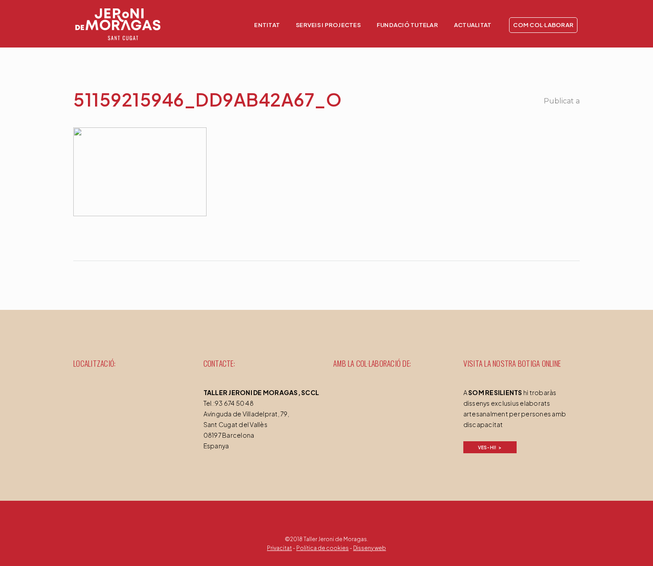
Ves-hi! (487, 447)
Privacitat (279, 548)
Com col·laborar (543, 24)
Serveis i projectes (328, 24)
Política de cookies (322, 548)
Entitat (267, 24)
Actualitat (473, 24)
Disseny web (369, 548)
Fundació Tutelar (407, 24)
